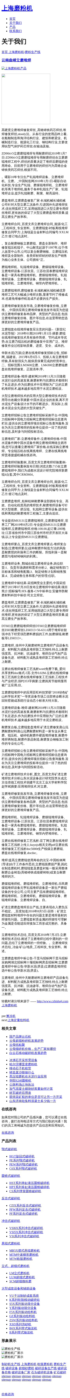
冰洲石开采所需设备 (23, 1060)
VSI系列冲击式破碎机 (24, 1236)
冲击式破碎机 (11, 1220)
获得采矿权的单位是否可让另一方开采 (35, 1096)
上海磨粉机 (29, 1364)
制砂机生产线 (11, 1364)
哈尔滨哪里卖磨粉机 (23, 1064)
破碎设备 (11, 1368)
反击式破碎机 (11, 1198)
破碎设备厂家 (21, 1372)
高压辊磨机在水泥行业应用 (28, 1076)
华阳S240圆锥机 (20, 1080)
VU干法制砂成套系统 (24, 1295)
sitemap (6, 1376)
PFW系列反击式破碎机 (25, 1209)
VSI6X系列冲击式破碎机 (26, 1228)
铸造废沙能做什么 (21, 1072)
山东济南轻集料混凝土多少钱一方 (32, 1101)
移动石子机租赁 (20, 1068)
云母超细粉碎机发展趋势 (26, 1040)
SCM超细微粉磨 (20, 1281)
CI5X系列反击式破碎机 (25, 1205)
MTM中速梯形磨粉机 (23, 1254)
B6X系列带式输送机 (23, 1328)
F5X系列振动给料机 (23, 1312)
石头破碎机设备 (42, 1372)
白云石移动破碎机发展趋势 (28, 1053)
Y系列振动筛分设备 (23, 1308)
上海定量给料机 (18, 1020)
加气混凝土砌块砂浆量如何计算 (31, 1088)
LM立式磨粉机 (19, 1273)
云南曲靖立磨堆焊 (16, 60)
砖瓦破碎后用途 (20, 1092)
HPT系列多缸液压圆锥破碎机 (29, 1187)
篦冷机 (11, 1016)
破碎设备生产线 (46, 1368)
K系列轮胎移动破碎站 (24, 1299)
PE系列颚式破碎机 (22, 1160)
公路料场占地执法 (21, 1084)
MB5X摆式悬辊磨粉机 (24, 1250)
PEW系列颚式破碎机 (23, 1164)
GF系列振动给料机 (22, 1316)
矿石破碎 (60, 1372)
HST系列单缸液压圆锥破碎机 (29, 1183)
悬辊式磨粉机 (11, 1243)
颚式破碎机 (9, 1149)
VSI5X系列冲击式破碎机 (26, 1232)
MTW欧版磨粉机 (20, 1258)
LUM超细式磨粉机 (22, 1277)
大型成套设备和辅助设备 (19, 1288)
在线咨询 (8, 1132)
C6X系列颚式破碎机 (23, 1168)
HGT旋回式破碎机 (22, 1156)
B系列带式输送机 (21, 1332)
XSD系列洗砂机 (20, 1324)
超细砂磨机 (26, 1368)
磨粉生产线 (32, 52)
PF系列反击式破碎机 (23, 1213)
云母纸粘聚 (17, 1044)
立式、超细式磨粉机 (16, 1266)
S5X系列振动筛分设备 (24, 1303)
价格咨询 (8, 1394)
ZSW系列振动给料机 (23, 1320)
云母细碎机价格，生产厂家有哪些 (32, 1048)
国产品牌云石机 (20, 1036)
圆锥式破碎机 (11, 1175)
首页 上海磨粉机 (13, 52)
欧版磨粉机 (45, 1364)
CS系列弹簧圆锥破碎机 (25, 1191)
